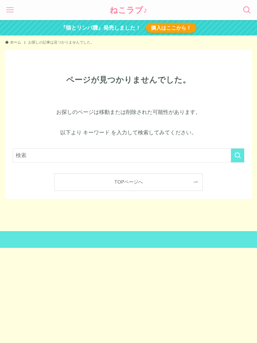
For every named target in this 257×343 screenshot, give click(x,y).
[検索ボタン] (247, 10)
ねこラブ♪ (128, 10)
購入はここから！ (171, 27)
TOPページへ (128, 182)
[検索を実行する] (237, 155)
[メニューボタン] (10, 10)
